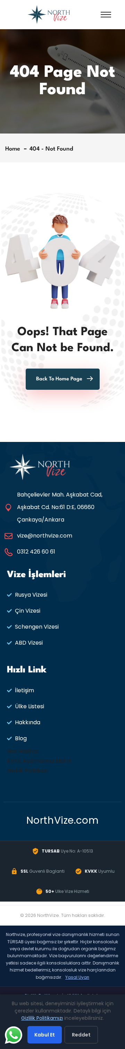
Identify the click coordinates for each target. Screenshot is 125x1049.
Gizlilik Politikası (27, 771)
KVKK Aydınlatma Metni (39, 761)
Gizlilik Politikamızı (42, 1018)
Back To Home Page (59, 379)
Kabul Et (44, 1034)
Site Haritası (23, 751)
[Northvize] (48, 14)
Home (14, 149)
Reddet (81, 1034)
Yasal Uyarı (77, 977)
